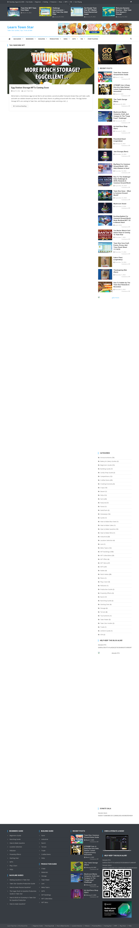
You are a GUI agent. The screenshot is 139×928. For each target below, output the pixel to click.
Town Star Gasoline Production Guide (22, 884)
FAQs (102, 495)
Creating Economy (106, 484)
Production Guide (106, 589)
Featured (103, 503)
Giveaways (103, 514)
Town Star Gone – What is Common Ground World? (122, 193)
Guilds (102, 518)
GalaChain (103, 510)
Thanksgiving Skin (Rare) (120, 271)
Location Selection (106, 540)
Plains (102, 578)
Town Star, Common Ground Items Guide (120, 74)
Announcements (106, 458)
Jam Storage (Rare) (120, 151)
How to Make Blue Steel (108, 522)
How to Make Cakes (106, 525)
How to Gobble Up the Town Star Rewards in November (121, 285)
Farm (102, 499)
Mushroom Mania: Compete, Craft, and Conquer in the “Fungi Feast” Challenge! (121, 115)
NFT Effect (103, 559)
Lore (101, 544)
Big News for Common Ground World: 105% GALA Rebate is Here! (121, 166)
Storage (103, 608)
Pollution (103, 586)
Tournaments (104, 616)
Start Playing (78, 2)
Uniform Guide (105, 631)
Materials (44, 872)
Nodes (102, 570)
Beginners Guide (106, 465)
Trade (102, 627)
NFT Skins (103, 563)
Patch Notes (104, 574)
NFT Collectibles (105, 555)
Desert (102, 491)
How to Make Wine (106, 533)
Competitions (104, 476)
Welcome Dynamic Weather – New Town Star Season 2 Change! (123, 11)
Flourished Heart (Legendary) (119, 140)
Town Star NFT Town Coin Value (28, 9)
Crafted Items (105, 480)
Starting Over (104, 604)
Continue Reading (20, 106)
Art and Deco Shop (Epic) (120, 127)
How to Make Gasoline (107, 529)
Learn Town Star (20, 27)
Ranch (102, 597)
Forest (102, 506)
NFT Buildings (105, 552)
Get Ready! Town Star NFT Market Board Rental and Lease (90, 11)
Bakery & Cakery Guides (108, 461)
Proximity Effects (106, 593)
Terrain (102, 612)
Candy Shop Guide (106, 473)
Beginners (38, 2)
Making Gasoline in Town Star (20, 880)
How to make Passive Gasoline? (20, 887)
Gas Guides (29, 2)
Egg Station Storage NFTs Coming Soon (30, 87)
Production (53, 2)
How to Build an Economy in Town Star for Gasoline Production (23, 899)
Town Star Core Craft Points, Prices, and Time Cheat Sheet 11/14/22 (121, 246)
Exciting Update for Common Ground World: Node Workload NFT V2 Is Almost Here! (122, 219)
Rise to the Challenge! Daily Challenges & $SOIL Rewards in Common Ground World (121, 180)
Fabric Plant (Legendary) (118, 259)
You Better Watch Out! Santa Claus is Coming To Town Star (121, 233)
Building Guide (105, 469)
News (60, 2)
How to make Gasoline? (17, 904)
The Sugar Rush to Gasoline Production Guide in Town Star (23, 892)
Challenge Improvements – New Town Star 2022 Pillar (60, 11)
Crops (102, 488)
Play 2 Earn (104, 582)
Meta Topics (104, 548)
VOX (101, 635)
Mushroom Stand (119, 204)
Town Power (104, 619)
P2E (71, 2)
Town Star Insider (106, 623)
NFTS (66, 2)
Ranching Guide (105, 601)
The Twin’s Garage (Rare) (120, 100)
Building (45, 2)
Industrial (103, 537)
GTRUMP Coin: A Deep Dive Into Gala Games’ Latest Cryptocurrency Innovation (121, 88)
